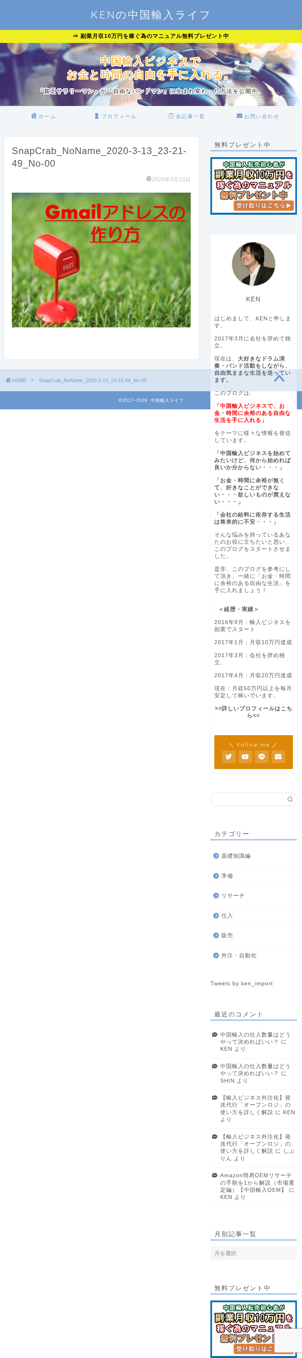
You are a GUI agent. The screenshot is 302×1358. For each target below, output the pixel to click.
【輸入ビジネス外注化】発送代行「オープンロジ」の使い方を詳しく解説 (255, 1105)
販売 (227, 935)
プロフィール (119, 116)
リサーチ (233, 896)
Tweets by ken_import (241, 983)
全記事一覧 (190, 116)
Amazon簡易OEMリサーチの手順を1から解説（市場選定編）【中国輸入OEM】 (257, 1182)
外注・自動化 (239, 956)
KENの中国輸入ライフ (151, 14)
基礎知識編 (236, 856)
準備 (227, 876)
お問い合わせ (262, 116)
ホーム (47, 116)
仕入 (227, 916)
